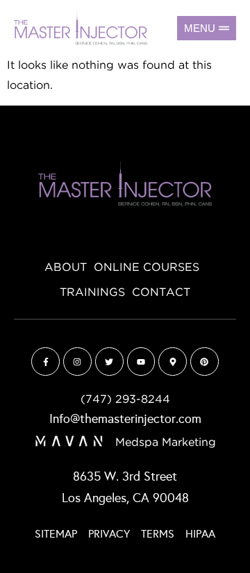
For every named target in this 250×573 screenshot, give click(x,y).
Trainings (92, 292)
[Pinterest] (204, 361)
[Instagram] (77, 361)
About (65, 267)
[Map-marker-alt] (172, 361)
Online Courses (146, 267)
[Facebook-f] (45, 361)
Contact (161, 292)
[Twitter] (109, 361)
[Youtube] (141, 361)
